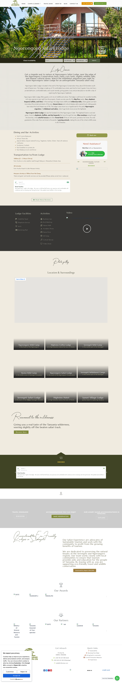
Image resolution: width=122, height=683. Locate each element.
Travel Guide (48, 4)
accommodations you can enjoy (61, 512)
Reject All (23, 672)
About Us (58, 4)
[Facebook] (44, 670)
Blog (65, 4)
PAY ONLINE (65, 670)
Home (23, 4)
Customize (10, 672)
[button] (2, 32)
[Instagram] (49, 670)
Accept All (16, 675)
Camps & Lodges (33, 4)
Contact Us (74, 4)
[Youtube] (51, 670)
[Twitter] (46, 670)
